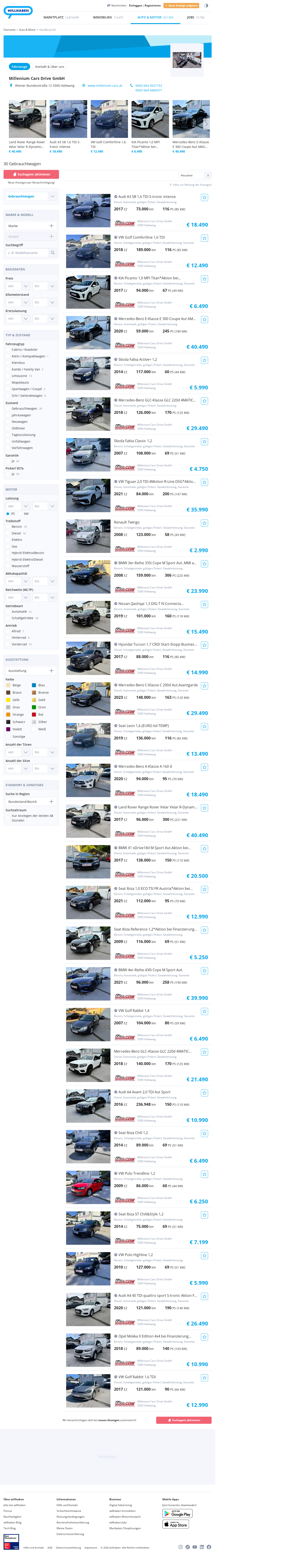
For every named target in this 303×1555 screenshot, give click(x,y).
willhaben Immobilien (122, 1511)
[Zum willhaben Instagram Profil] (180, 1547)
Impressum (91, 1547)
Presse (8, 1511)
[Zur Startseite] (18, 13)
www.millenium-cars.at (105, 85)
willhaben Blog (13, 1522)
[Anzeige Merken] (204, 197)
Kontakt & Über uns (49, 66)
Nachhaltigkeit (12, 1517)
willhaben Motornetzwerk (125, 1517)
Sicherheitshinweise (69, 1511)
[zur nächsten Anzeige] (206, 124)
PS (13, 514)
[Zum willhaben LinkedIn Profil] (202, 1547)
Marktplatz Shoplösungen (125, 1528)
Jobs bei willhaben (15, 1505)
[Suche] (52, 252)
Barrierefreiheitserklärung (73, 1522)
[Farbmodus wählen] (206, 5)
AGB (49, 1547)
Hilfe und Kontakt (67, 1505)
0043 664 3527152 (149, 85)
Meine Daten (65, 1528)
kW (26, 514)
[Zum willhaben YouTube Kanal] (194, 1547)
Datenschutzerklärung (70, 1534)
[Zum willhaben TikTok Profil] (187, 1547)
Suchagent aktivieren (186, 1420)
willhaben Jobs (118, 1522)
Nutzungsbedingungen (71, 1517)
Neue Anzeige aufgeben (183, 5)
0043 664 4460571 (149, 90)
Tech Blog (10, 1528)
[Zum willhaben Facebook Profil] (209, 1547)
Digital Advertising (120, 1505)
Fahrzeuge (19, 66)
